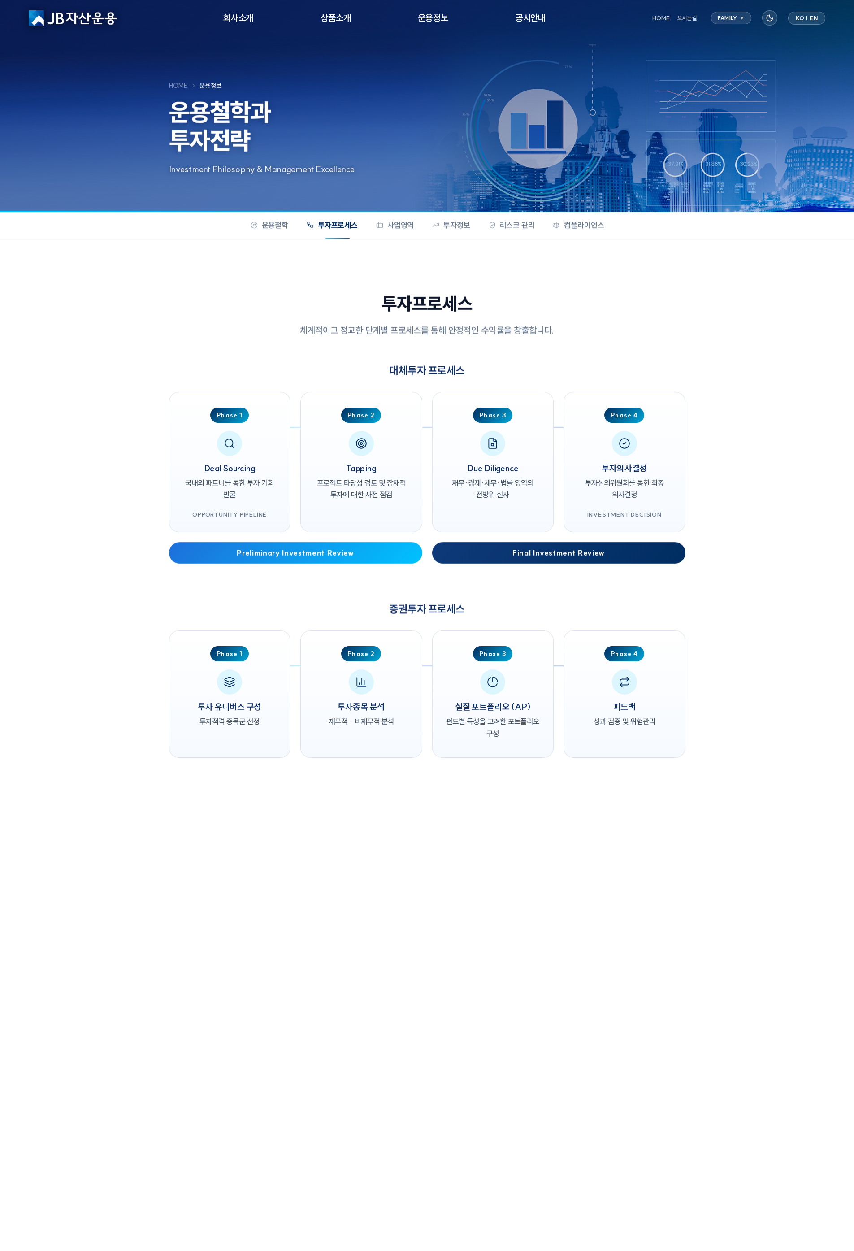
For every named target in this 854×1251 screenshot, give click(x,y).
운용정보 (433, 17)
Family (731, 18)
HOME (661, 18)
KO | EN (807, 18)
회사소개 (238, 17)
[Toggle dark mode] (769, 18)
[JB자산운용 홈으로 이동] (73, 18)
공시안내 (531, 17)
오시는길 (687, 18)
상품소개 (336, 17)
